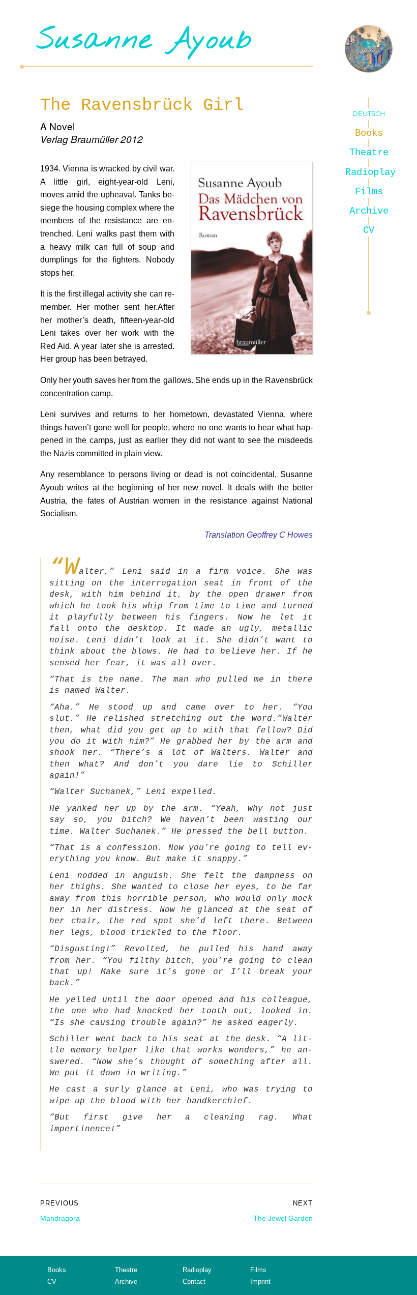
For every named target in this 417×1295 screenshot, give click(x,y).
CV (368, 230)
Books (369, 133)
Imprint (260, 1281)
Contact (194, 1281)
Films (369, 191)
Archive (369, 211)
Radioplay (369, 172)
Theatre (369, 152)
